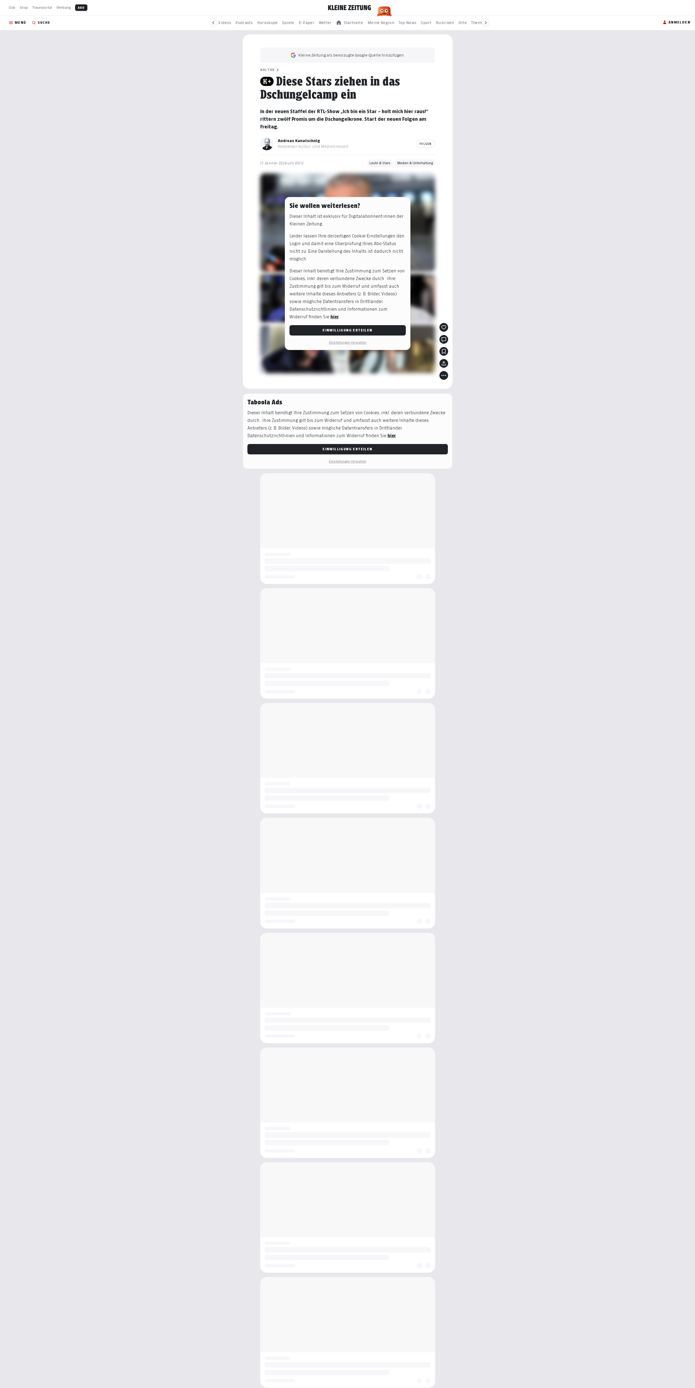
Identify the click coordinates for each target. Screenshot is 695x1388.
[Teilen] (443, 363)
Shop (24, 7)
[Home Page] (349, 7)
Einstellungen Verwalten (347, 342)
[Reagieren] (443, 327)
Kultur (267, 70)
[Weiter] (485, 23)
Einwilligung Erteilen (347, 330)
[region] (349, 23)
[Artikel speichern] (443, 351)
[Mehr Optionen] (443, 375)
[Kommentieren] (443, 339)
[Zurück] (213, 23)
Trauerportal (42, 7)
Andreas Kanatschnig (299, 141)
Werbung (64, 7)
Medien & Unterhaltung (415, 163)
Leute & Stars (380, 163)
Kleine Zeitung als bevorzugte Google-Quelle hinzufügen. (351, 55)
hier (334, 316)
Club (12, 7)
